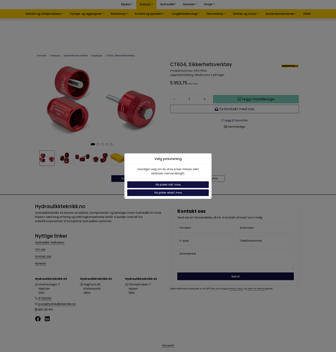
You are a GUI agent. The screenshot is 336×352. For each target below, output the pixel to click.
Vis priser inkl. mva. (168, 185)
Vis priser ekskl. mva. (168, 193)
